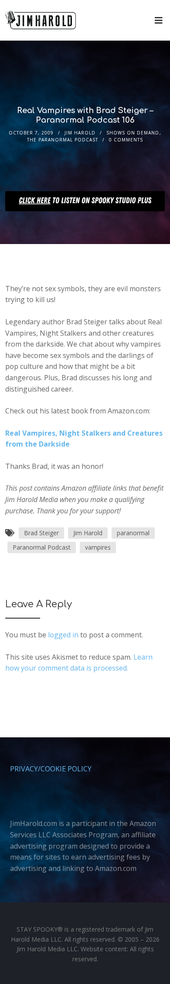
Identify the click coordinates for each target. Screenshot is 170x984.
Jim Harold (80, 133)
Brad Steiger (41, 533)
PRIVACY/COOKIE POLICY (51, 769)
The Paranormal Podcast (62, 140)
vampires (98, 547)
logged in (63, 635)
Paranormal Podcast (42, 547)
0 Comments (126, 140)
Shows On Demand (132, 133)
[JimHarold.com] (40, 20)
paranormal (133, 533)
